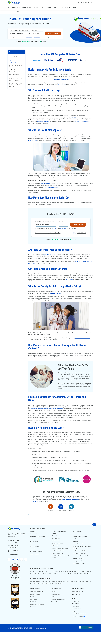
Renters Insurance (34, 554)
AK (31, 571)
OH (50, 573)
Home (9, 11)
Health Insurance (55, 538)
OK (53, 573)
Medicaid (78, 121)
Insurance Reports (78, 592)
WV (82, 573)
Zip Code (34, 30)
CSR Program (33, 599)
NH (38, 573)
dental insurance (79, 373)
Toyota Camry (41, 583)
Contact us (53, 591)
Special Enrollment (53, 187)
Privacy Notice (75, 606)
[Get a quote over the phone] (60, 506)
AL (33, 571)
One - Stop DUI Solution (79, 563)
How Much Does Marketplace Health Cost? (16, 66)
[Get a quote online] (50, 506)
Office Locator (76, 595)
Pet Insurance (54, 545)
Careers (32, 596)
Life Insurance (55, 535)
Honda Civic (81, 581)
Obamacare (49, 137)
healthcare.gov (32, 140)
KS (65, 571)
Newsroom (33, 606)
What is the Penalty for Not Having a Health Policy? (15, 79)
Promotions (33, 601)
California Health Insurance (61, 79)
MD (75, 571)
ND (33, 573)
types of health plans (49, 255)
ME (78, 571)
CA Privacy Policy (76, 608)
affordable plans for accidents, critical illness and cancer (47, 408)
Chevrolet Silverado (35, 581)
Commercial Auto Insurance (80, 536)
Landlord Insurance (77, 534)
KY (68, 571)
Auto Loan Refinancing (78, 558)
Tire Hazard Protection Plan (80, 550)
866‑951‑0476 (69, 279)
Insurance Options (16, 11)
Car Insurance (33, 531)
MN (83, 571)
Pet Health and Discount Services (81, 555)
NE (36, 573)
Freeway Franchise (35, 594)
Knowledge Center (78, 588)
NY (48, 573)
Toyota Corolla (50, 583)
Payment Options (55, 594)
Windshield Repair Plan (78, 544)
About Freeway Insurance (36, 591)
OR (55, 573)
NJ (40, 573)
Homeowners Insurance (36, 551)
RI (59, 573)
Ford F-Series (59, 581)
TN (66, 573)
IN (63, 571)
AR (35, 571)
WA (77, 573)
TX (68, 573)
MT (90, 571)
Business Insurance (77, 531)
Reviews (53, 596)
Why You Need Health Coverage (14, 57)
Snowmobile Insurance (36, 544)
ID (59, 571)
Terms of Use (37, 37)
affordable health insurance (82, 338)
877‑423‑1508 (62, 84)
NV (45, 573)
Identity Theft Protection (57, 550)
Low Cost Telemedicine (57, 543)
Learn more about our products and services (47, 233)
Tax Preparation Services (79, 561)
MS (88, 571)
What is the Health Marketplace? (14, 61)
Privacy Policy (29, 37)
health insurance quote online (70, 499)
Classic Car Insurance (35, 549)
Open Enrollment (45, 183)
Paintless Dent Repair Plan (79, 553)
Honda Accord (73, 581)
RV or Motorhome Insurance (37, 536)
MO (85, 571)
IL (61, 571)
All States (89, 573)
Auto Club (75, 541)
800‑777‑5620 (36, 501)
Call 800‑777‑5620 (81, 233)
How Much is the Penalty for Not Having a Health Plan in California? (15, 85)
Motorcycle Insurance (35, 534)
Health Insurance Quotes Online (30, 11)
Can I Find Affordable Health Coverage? (15, 75)
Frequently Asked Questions (58, 599)
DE (49, 571)
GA (54, 571)
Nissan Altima (88, 581)
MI (80, 571)
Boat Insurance (34, 539)
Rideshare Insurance (78, 539)
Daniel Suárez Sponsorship (37, 604)
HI (56, 571)
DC (47, 571)
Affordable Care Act (76, 118)
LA (70, 571)
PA (57, 573)
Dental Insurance (55, 540)
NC (31, 573)
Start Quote (53, 33)
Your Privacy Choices (77, 616)
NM (43, 573)
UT (70, 573)
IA (57, 571)
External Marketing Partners (79, 613)
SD (64, 573)
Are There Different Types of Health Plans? (15, 70)
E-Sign (73, 611)
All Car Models (58, 583)
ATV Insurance (34, 541)
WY (85, 573)
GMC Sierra (66, 581)
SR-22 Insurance (34, 546)
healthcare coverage (55, 293)
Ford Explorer (51, 581)
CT (44, 571)
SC (61, 573)
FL (51, 571)
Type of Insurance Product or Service (18, 30)
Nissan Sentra (33, 583)
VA (73, 573)
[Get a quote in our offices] (71, 506)
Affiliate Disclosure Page (40, 628)
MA (72, 571)
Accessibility (54, 601)
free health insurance (43, 121)
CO (42, 571)
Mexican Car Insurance (57, 553)
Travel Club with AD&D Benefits (59, 548)
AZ (38, 571)
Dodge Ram (44, 581)
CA (40, 571)
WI (80, 573)
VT (75, 573)
